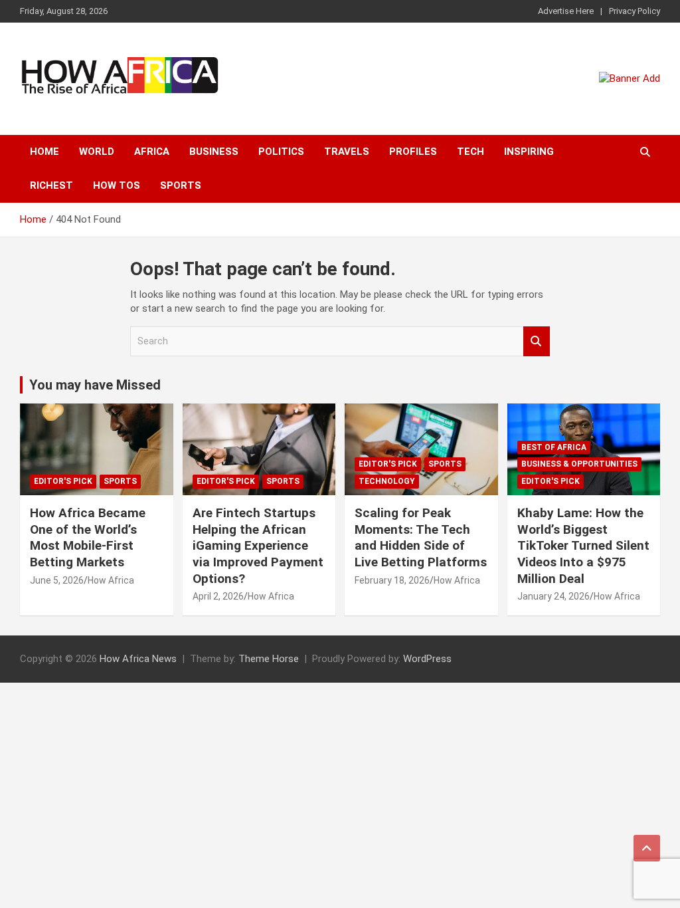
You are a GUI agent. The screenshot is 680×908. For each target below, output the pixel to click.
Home (44, 152)
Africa (151, 152)
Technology (387, 481)
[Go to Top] (647, 848)
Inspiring (529, 152)
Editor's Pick (63, 481)
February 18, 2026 (392, 580)
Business (213, 152)
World (96, 152)
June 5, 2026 (57, 580)
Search (536, 341)
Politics (281, 152)
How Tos (116, 185)
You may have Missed (95, 385)
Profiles (413, 152)
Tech (470, 152)
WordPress (427, 659)
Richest (51, 185)
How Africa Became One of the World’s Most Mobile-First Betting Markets (87, 537)
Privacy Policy (634, 11)
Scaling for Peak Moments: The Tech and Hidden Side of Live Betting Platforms (421, 537)
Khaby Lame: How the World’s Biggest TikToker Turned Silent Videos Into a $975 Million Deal (583, 545)
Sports (180, 185)
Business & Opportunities (579, 464)
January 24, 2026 (553, 596)
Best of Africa (553, 447)
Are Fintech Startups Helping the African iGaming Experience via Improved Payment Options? (258, 545)
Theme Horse (268, 659)
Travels (346, 152)
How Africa (111, 580)
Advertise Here (566, 11)
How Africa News (138, 659)
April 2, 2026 (218, 596)
